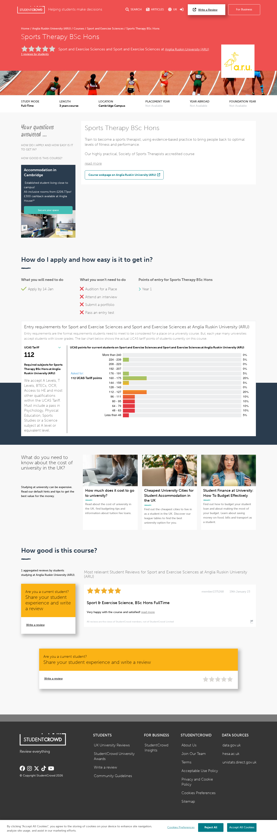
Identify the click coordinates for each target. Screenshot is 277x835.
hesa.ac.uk (230, 754)
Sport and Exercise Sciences (105, 28)
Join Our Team (193, 754)
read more (93, 163)
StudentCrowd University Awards (114, 756)
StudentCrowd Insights (156, 747)
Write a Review (207, 10)
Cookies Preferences (198, 793)
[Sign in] (182, 9)
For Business (244, 9)
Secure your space (48, 210)
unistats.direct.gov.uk (239, 762)
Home (25, 28)
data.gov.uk (231, 745)
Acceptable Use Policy (199, 771)
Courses (79, 28)
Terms (186, 762)
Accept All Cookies (241, 827)
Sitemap (188, 801)
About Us (188, 745)
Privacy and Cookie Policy (197, 782)
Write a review (35, 625)
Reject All (210, 827)
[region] (138, 827)
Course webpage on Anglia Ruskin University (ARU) (122, 175)
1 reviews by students (35, 54)
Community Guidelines (113, 776)
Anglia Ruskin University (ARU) (51, 28)
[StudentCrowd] (31, 9)
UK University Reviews (112, 745)
